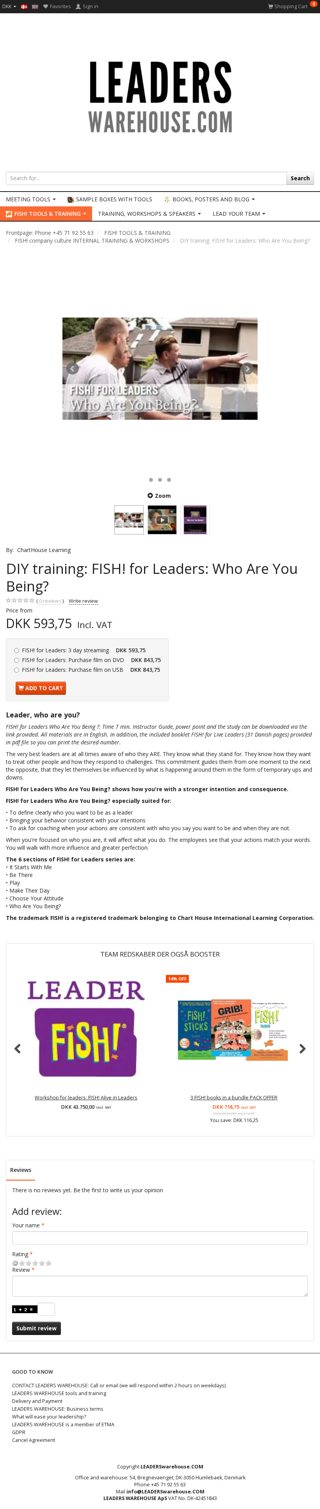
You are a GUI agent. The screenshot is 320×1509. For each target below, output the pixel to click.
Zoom (163, 495)
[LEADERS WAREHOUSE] (160, 95)
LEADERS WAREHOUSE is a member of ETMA (63, 1424)
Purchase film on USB (91, 669)
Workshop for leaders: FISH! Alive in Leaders (86, 1097)
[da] (24, 6)
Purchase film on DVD (91, 660)
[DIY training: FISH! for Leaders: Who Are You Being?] (160, 369)
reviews (50, 601)
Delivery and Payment (37, 1401)
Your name (26, 1225)
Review (21, 1269)
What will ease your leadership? (49, 1416)
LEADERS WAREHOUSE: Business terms (57, 1409)
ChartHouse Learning (44, 550)
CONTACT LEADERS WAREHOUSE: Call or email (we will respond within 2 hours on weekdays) (119, 1385)
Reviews (20, 1169)
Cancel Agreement (33, 1440)
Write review (83, 601)
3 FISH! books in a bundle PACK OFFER (233, 1097)
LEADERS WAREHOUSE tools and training (59, 1393)
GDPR (18, 1432)
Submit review (36, 1328)
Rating (20, 1254)
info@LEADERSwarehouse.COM (165, 1491)
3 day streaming (84, 650)
